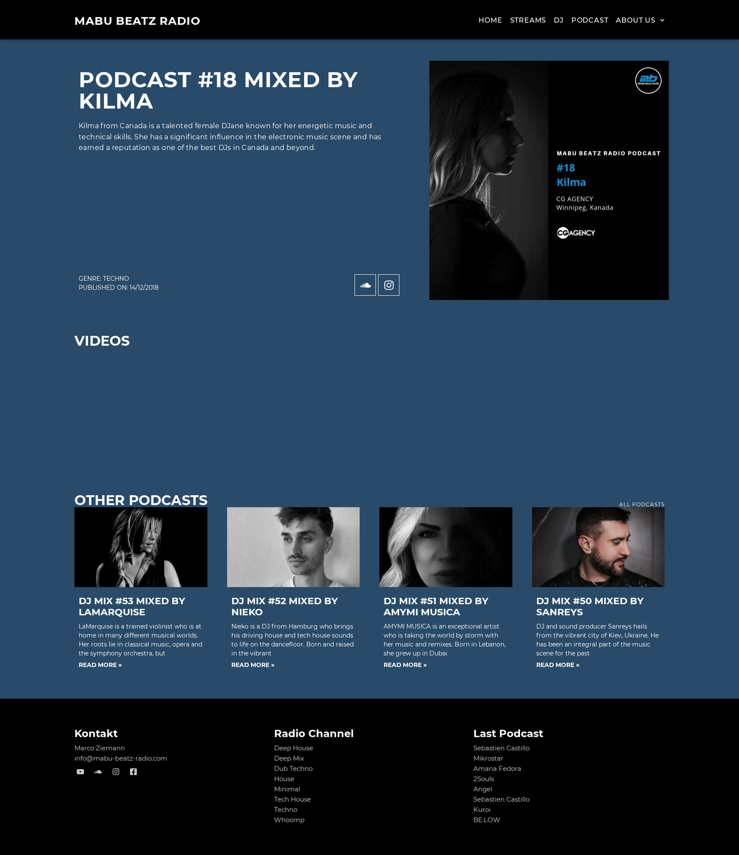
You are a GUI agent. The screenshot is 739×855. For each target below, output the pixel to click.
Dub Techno (293, 768)
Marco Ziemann (99, 748)
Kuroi (482, 809)
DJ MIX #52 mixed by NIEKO (284, 606)
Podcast (590, 20)
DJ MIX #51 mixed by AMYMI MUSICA (436, 606)
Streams (528, 20)
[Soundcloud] (365, 285)
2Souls (483, 779)
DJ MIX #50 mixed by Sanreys (590, 606)
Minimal (287, 789)
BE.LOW (486, 820)
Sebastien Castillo (501, 748)
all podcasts (642, 504)
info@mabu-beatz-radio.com (120, 758)
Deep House (293, 748)
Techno (116, 278)
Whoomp (289, 820)
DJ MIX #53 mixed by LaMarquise (132, 606)
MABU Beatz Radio (137, 21)
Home (490, 20)
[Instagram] (388, 285)
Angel (482, 789)
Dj (559, 20)
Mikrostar (488, 758)
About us (635, 20)
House (284, 779)
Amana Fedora (497, 768)
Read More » (100, 664)
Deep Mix (289, 758)
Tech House (292, 799)
